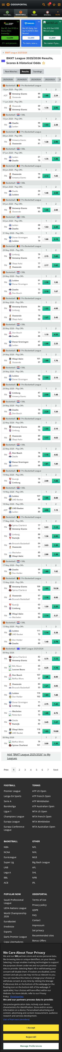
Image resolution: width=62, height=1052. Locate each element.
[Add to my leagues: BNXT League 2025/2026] (43, 62)
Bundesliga (10, 806)
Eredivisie (9, 926)
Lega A (7, 872)
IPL (33, 882)
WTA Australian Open (43, 826)
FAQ (34, 915)
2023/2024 (36, 79)
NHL (34, 852)
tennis (36, 785)
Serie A (7, 801)
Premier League (12, 791)
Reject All (31, 1036)
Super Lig (9, 862)
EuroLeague (10, 857)
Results (25, 71)
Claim (10, 38)
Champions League (14, 816)
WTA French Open (42, 816)
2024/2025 (22, 79)
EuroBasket (10, 921)
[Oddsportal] (17, 5)
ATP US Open (39, 791)
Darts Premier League (15, 936)
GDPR (35, 910)
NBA (6, 847)
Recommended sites (43, 935)
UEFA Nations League (15, 908)
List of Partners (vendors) (16, 1019)
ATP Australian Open (43, 806)
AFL (34, 867)
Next (55, 769)
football (9, 785)
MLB (34, 857)
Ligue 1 (7, 811)
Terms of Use (39, 899)
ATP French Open (41, 796)
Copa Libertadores (13, 941)
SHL (34, 872)
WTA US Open (39, 811)
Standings (37, 71)
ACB (6, 882)
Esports (8, 931)
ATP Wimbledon (40, 801)
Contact (36, 920)
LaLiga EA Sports (12, 796)
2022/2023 (50, 79)
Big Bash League (41, 862)
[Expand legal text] (18, 22)
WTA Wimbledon (41, 821)
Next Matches (11, 71)
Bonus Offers (39, 940)
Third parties (16, 996)
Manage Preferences (31, 1046)
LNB (6, 867)
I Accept (31, 1027)
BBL (6, 877)
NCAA (7, 852)
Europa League (12, 821)
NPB (34, 877)
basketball (11, 841)
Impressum (38, 925)
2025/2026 (8, 79)
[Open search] (43, 4)
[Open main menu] (3, 4)
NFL (34, 847)
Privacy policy (39, 904)
